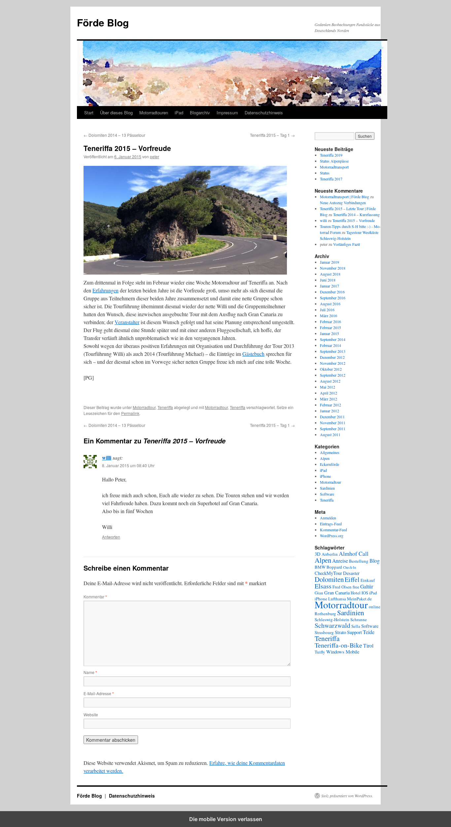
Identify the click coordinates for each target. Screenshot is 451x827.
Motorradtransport (334, 166)
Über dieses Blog (116, 112)
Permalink (130, 413)
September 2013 (332, 351)
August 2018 (330, 274)
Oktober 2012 (331, 369)
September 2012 (332, 375)
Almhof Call (353, 553)
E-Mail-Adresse (99, 693)
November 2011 (332, 422)
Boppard (334, 567)
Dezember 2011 (332, 416)
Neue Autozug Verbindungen (343, 202)
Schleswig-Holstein (332, 619)
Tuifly (320, 652)
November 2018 (332, 268)
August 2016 (330, 303)
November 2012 (332, 363)
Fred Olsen (342, 587)
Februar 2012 (330, 404)
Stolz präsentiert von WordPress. (347, 795)
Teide (368, 631)
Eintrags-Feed (331, 523)
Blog (374, 560)
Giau (319, 593)
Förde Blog (103, 22)
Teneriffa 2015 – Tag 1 (272, 135)
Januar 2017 (329, 285)
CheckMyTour (328, 573)
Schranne (358, 619)
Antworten (111, 537)
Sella (355, 626)
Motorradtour (144, 407)
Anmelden (328, 517)
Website (91, 714)
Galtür (366, 586)
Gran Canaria (337, 592)
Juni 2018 (327, 279)
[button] (105, 397)
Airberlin (330, 554)
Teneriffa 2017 (331, 178)
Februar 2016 (330, 321)
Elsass (323, 586)
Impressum (227, 112)
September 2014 (332, 339)
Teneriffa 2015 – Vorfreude (353, 220)
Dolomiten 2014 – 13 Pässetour (114, 135)
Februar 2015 (330, 327)
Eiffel (352, 579)
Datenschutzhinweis (264, 112)
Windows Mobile (342, 652)
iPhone (325, 476)
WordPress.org (331, 535)
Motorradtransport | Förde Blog (344, 196)
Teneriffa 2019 (331, 155)
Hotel (356, 593)
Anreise (340, 560)
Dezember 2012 (332, 357)
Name (90, 672)
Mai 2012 (327, 387)
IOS (365, 593)
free (356, 587)
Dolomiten (329, 579)
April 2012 (328, 392)
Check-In (349, 567)
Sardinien (327, 488)
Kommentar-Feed (333, 529)
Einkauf (368, 580)
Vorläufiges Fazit (346, 244)
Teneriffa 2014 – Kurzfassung (356, 214)
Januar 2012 (329, 410)
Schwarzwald (332, 625)
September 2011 (332, 428)
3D (318, 554)
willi (106, 457)
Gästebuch (253, 353)
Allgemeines (329, 452)
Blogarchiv (200, 112)
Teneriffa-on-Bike (338, 645)
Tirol (368, 645)
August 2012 (330, 381)
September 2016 (332, 297)
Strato (340, 632)
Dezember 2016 (332, 291)
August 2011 (330, 434)
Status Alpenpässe (334, 161)
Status (325, 172)
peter (154, 156)
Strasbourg (324, 632)
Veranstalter (127, 322)
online (374, 607)
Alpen (325, 458)
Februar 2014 (330, 345)
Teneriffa (165, 407)
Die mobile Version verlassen (225, 819)
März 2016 (328, 315)
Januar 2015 (329, 333)
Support (354, 632)
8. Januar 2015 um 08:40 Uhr (128, 465)
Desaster (351, 573)
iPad (179, 112)
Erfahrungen (105, 290)
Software (327, 494)
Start (88, 112)
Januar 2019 (329, 262)
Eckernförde (329, 464)
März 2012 (328, 398)
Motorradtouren (153, 112)
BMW (320, 567)
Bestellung (358, 561)
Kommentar (95, 596)
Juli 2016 (327, 309)
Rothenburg (325, 614)
